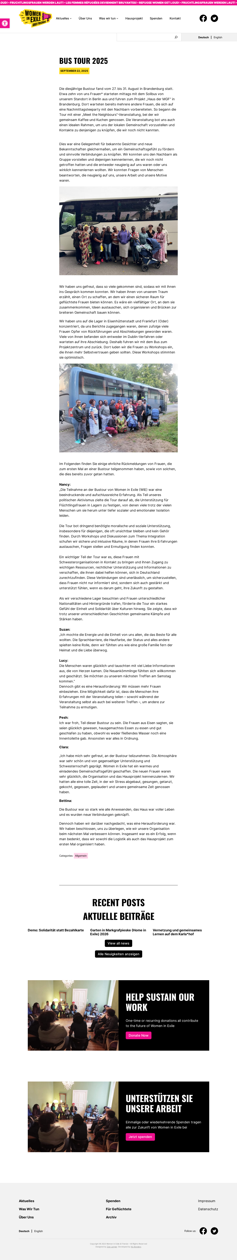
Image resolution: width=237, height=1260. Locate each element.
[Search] (176, 37)
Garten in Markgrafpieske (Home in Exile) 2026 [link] (118, 932)
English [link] (218, 37)
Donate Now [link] (138, 1035)
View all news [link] (118, 943)
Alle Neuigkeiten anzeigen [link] (118, 954)
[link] (5, 23)
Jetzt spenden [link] (140, 1137)
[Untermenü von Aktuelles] (71, 18)
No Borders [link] (136, 1247)
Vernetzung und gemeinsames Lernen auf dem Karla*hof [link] (177, 932)
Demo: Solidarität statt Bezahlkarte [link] (56, 930)
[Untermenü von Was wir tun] (117, 18)
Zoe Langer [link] (112, 1247)
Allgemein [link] (81, 855)
